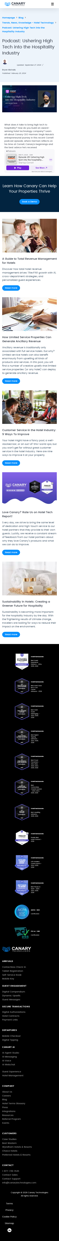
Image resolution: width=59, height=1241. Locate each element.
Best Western (9, 1143)
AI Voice (6, 1061)
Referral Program (11, 1119)
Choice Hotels (9, 1151)
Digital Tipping (10, 1040)
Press (5, 1107)
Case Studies (9, 1139)
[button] (52, 4)
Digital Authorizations (13, 1012)
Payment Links (10, 1020)
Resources (7, 1115)
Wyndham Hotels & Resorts (17, 1147)
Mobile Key (8, 979)
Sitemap (9, 1223)
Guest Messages (11, 1000)
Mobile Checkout (11, 1036)
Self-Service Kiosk (11, 975)
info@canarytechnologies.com (19, 1183)
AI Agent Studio (10, 1053)
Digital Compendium (13, 992)
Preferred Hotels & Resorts (16, 1155)
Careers (6, 1096)
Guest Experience (11, 1072)
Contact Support (11, 1179)
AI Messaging (9, 1057)
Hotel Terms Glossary (13, 1103)
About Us (7, 1092)
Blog (4, 1099)
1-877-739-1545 (10, 1171)
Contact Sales (10, 1175)
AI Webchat (8, 1065)
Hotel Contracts (10, 1016)
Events (5, 1123)
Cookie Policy (9, 1217)
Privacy (9, 1210)
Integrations (8, 1111)
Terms (9, 1204)
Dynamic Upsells (11, 996)
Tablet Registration (12, 971)
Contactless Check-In (14, 967)
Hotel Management (12, 1076)
